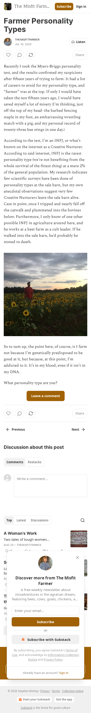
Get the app (64, 699)
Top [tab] (9, 520)
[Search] (82, 520)
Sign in (81, 6)
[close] (77, 557)
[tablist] (24, 462)
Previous (18, 429)
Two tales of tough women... (26, 539)
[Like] (8, 55)
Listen (80, 42)
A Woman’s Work (20, 533)
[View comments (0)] (19, 55)
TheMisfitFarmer (27, 39)
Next (75, 429)
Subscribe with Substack (48, 639)
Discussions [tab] (39, 520)
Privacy (45, 691)
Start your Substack (36, 699)
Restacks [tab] (34, 462)
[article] (45, 542)
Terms (56, 691)
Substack (26, 708)
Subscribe (64, 6)
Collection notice (73, 691)
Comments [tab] (15, 462)
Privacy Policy (53, 659)
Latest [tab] (21, 520)
